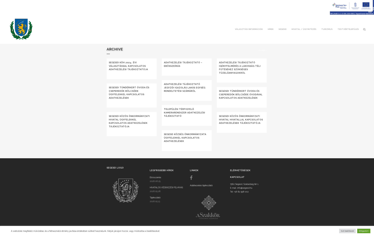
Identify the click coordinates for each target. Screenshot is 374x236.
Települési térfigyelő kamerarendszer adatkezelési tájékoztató (184, 112)
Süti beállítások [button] (347, 231)
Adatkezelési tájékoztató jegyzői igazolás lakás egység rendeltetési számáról (184, 87)
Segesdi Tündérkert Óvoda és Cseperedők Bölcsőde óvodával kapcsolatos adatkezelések (241, 94)
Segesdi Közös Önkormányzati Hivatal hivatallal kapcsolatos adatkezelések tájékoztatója (241, 119)
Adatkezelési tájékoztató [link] (201, 185)
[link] (21, 29)
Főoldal (262, 50)
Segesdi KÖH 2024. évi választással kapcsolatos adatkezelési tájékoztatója (128, 66)
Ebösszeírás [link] (155, 177)
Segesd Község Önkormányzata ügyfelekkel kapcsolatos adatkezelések (185, 137)
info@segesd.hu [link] (244, 188)
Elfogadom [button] (364, 231)
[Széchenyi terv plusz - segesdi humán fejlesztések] (352, 14)
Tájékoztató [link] (155, 197)
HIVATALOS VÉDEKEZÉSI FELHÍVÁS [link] (166, 187)
